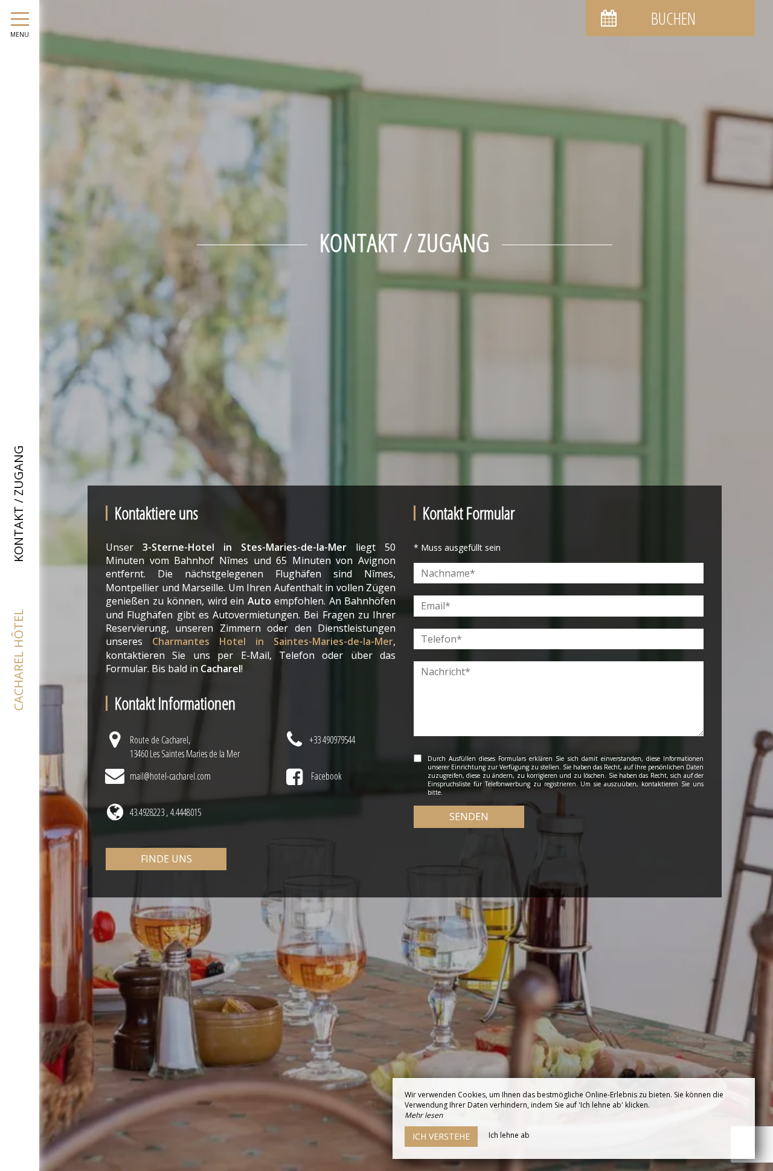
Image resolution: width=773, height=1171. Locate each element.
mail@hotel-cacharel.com (170, 776)
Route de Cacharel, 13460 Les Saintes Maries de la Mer (185, 746)
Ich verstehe (441, 1136)
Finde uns (166, 858)
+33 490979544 (332, 739)
